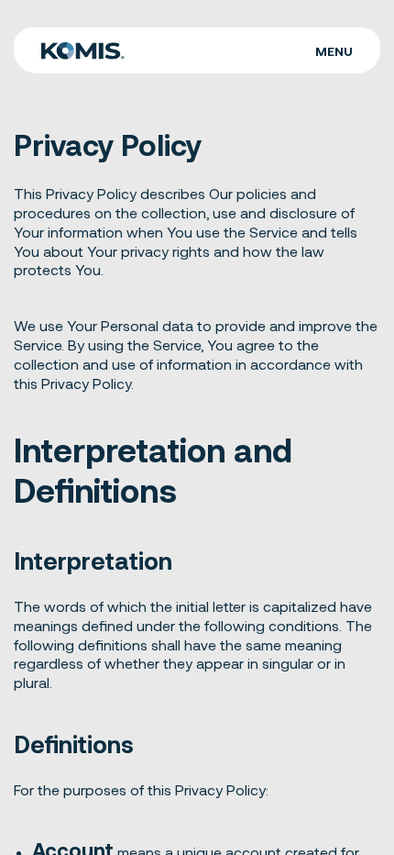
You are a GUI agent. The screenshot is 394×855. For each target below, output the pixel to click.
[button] (334, 50)
